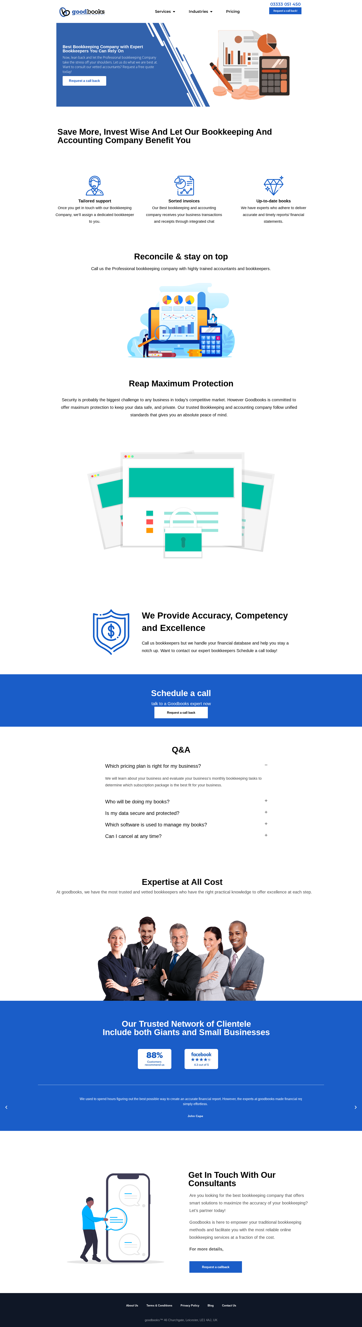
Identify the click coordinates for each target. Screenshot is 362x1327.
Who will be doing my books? (137, 801)
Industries (198, 11)
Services (163, 11)
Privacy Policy (190, 1305)
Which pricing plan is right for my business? (153, 766)
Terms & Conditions (159, 1305)
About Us (132, 1305)
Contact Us (229, 1305)
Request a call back (84, 81)
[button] (186, 766)
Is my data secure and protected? (142, 813)
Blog (211, 1305)
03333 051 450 (285, 4)
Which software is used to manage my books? (156, 824)
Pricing (233, 11)
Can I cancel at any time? (133, 836)
